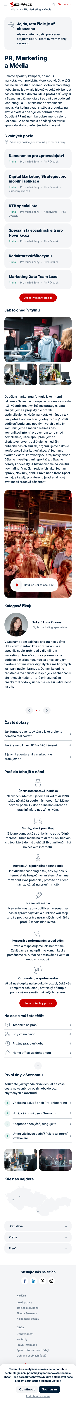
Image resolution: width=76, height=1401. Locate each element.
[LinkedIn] (33, 1281)
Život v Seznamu (27, 1313)
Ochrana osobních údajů (31, 1355)
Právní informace (27, 1344)
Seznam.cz (65, 4)
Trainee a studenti (27, 1307)
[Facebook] (24, 1281)
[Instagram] (51, 1281)
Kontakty (22, 1339)
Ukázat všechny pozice (38, 297)
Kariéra (16, 9)
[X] (42, 1281)
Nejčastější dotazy (28, 1318)
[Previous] (29, 710)
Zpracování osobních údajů (33, 1350)
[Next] (47, 710)
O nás (20, 1327)
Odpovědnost (25, 1333)
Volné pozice (24, 1302)
